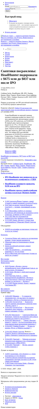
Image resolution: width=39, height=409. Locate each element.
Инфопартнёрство (11, 390)
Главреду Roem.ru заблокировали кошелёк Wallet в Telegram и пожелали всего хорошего (21, 334)
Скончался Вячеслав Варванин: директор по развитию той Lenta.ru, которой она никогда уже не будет (21, 316)
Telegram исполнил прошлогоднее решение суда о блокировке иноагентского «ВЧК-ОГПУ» (20, 341)
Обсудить (4, 169)
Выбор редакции (7, 173)
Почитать (4, 235)
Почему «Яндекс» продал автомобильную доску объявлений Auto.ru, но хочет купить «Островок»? (21, 268)
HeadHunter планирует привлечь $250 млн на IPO (20, 185)
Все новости (5, 289)
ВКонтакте (13, 21)
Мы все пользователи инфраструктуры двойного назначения (19, 217)
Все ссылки (5, 259)
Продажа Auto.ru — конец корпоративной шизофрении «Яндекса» (19, 276)
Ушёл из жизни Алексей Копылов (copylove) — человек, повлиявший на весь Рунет (20, 207)
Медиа (7, 53)
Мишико (16, 296)
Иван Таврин (20, 165)
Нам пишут (9, 62)
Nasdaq (6, 165)
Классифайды (6, 167)
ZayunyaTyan (17, 302)
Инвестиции (9, 56)
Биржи (12, 165)
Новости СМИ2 (10, 151)
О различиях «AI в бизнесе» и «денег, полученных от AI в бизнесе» (20, 355)
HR (34, 164)
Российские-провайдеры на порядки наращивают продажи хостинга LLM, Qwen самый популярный (20, 359)
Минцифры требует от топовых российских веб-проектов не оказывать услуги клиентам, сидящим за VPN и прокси (21, 212)
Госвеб (7, 54)
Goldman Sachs (18, 164)
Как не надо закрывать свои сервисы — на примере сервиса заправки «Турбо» (19, 309)
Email (7, 6)
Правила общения (11, 389)
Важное (3, 198)
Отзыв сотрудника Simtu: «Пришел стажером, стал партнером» (19, 364)
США (19, 167)
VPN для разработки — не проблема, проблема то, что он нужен (18, 250)
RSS (6, 403)
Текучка (8, 66)
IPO (2, 165)
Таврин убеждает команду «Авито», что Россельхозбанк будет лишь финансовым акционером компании (20, 322)
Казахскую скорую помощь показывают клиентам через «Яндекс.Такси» (21, 303)
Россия (13, 167)
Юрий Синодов (18, 331)
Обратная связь (10, 402)
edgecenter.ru (16, 396)
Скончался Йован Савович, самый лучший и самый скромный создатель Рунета (21, 202)
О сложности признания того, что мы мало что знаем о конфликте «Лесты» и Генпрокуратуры (19, 298)
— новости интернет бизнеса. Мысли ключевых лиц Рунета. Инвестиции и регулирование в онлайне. (17, 43)
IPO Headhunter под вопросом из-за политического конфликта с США (21, 178)
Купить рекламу (10, 32)
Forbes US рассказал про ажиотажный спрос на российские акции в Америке (19, 109)
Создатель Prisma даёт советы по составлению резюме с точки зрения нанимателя (21, 239)
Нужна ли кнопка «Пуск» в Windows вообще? (20, 327)
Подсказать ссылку (7, 261)
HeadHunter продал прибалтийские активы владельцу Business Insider (21, 191)
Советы (7, 64)
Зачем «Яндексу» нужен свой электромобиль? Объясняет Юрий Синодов (20, 221)
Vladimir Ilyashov (19, 326)
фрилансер (16, 315)
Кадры (7, 58)
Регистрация (9, 2)
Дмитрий (16, 339)
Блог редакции (10, 400)
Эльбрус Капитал (28, 167)
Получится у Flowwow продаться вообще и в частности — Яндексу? (19, 280)
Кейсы (7, 60)
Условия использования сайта (15, 387)
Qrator (21, 398)
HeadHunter (28, 164)
